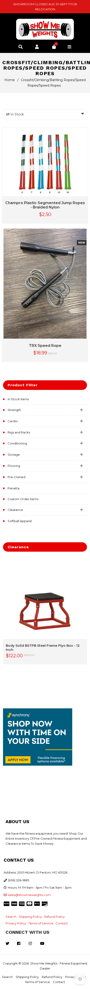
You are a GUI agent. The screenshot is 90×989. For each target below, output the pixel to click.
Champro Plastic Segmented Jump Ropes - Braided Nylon (45, 205)
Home (9, 80)
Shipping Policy (30, 916)
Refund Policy (54, 916)
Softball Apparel (20, 521)
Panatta (13, 488)
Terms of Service (40, 923)
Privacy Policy (16, 923)
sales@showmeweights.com (29, 895)
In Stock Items (18, 399)
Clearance (15, 510)
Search (11, 916)
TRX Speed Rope (45, 345)
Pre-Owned (16, 477)
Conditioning (17, 443)
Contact (62, 923)
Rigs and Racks (19, 432)
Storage (14, 454)
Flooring (14, 466)
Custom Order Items (23, 499)
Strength (14, 410)
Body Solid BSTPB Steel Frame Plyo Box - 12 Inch (43, 648)
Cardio (13, 421)
